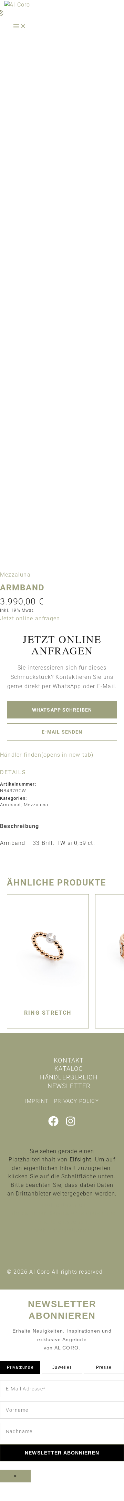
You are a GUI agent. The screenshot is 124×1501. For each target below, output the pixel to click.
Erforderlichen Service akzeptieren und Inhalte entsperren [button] (62, 1217)
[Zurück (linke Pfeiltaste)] (14, 1497)
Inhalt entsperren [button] (62, 1205)
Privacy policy (76, 1101)
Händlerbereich (69, 1077)
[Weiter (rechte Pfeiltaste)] (43, 1497)
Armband (10, 804)
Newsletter (69, 1085)
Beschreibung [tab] (19, 826)
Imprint (37, 1101)
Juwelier (62, 1367)
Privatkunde (20, 1367)
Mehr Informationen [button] (62, 1230)
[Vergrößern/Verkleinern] (14, 1488)
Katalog (68, 1068)
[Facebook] (53, 1124)
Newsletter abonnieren (62, 1453)
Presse (104, 1367)
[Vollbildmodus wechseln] (43, 1488)
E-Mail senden (62, 732)
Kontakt (69, 1060)
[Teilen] (72, 1488)
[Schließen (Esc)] (102, 1488)
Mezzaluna (15, 574)
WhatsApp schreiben (62, 710)
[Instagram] (70, 1124)
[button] (30, 618)
